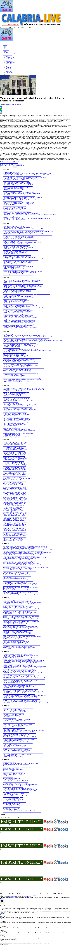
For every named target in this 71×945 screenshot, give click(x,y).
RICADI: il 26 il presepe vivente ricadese (12, 394)
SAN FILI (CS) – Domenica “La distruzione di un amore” (15, 749)
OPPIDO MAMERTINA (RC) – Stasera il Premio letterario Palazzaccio (18, 562)
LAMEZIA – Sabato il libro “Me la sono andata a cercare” (15, 187)
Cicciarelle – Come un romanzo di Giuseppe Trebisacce (10, 776)
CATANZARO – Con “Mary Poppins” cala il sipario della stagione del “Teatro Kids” (21, 685)
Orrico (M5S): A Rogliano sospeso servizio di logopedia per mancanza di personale (21, 615)
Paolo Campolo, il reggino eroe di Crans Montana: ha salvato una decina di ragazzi (21, 587)
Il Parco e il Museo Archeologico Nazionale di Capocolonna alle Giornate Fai (20, 317)
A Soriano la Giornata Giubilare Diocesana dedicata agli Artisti (16, 429)
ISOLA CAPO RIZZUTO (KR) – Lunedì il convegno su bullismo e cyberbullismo (21, 324)
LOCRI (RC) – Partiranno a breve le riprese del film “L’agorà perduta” (18, 674)
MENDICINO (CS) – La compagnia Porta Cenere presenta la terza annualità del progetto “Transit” (24, 666)
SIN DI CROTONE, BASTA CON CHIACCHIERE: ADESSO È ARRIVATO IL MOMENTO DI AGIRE (15, 470)
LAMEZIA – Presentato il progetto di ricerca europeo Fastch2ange (17, 212)
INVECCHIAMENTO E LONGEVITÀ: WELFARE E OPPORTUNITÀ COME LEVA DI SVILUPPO (15, 450)
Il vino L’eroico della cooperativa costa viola (12, 376)
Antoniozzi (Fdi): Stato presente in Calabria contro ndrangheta (16, 611)
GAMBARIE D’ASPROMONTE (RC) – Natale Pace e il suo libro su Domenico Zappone (23, 346)
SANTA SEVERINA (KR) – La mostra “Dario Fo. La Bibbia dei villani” (19, 297)
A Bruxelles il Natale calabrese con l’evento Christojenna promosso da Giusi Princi (21, 594)
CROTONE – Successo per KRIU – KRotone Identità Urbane (16, 300)
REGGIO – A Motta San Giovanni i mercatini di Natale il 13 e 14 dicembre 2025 (20, 363)
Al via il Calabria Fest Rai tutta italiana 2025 (12, 729)
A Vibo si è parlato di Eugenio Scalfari (11, 434)
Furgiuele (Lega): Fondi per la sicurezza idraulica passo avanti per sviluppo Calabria (21, 616)
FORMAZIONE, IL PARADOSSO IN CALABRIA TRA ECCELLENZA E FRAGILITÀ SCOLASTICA (15, 458)
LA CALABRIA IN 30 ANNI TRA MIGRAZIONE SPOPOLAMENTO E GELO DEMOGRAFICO (14, 532)
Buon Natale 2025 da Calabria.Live (10, 593)
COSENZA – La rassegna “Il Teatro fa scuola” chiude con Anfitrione (18, 664)
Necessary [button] (2, 913)
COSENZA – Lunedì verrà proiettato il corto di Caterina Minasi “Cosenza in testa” (21, 675)
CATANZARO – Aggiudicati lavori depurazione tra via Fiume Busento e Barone (20, 213)
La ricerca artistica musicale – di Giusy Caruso (13, 797)
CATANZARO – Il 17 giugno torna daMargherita (14, 219)
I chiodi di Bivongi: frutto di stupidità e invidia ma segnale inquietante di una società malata (23, 553)
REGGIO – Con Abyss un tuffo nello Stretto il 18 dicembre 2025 (17, 364)
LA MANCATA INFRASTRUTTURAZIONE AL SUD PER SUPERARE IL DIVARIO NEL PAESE (14, 527)
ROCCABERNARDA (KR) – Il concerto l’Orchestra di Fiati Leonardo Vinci (20, 738)
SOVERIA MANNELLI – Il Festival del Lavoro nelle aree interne (17, 221)
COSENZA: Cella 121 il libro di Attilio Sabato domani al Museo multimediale (20, 240)
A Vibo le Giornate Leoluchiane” (10, 425)
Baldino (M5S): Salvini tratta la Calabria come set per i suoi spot (17, 601)
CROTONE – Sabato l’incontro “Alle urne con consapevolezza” (17, 296)
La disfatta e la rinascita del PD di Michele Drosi (13, 799)
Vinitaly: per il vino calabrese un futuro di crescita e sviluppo (16, 572)
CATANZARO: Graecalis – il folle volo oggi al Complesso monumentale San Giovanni (22, 179)
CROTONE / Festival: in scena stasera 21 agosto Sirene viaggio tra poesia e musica (21, 282)
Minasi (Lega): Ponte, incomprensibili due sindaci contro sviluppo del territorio (20, 626)
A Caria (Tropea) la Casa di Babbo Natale (12, 395)
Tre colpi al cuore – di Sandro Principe (11, 808)
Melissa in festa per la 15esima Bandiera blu (12, 292)
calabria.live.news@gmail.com (10, 896)
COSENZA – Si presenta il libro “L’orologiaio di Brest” (15, 252)
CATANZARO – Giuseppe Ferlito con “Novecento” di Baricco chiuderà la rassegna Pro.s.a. (23, 661)
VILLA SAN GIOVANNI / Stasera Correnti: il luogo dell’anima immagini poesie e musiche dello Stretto (26, 338)
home (4, 43)
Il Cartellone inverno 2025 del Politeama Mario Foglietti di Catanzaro (18, 654)
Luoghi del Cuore (9, 72)
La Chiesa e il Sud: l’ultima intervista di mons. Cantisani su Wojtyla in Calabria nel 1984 (22, 812)
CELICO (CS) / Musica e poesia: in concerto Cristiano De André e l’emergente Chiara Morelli (23, 230)
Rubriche (5, 65)
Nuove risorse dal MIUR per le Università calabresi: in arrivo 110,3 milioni (19, 561)
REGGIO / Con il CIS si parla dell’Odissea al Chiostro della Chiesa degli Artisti (20, 344)
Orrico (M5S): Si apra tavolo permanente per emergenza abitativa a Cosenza (19, 647)
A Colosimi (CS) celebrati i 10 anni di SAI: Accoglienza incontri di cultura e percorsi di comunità (24, 554)
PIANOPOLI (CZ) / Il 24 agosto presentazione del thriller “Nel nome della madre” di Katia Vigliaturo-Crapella (27, 173)
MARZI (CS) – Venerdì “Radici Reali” (11, 241)
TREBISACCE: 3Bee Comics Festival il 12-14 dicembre (15, 248)
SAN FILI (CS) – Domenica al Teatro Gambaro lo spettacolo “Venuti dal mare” (20, 700)
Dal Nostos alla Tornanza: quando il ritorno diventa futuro (15, 566)
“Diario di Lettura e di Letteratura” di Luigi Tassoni (14, 773)
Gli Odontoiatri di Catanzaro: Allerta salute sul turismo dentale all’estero (18, 192)
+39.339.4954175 (27, 896)
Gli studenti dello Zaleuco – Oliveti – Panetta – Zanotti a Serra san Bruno (19, 430)
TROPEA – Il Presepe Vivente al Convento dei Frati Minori (16, 398)
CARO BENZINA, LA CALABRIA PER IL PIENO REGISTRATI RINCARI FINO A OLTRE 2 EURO (14, 530)
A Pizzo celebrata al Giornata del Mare (11, 403)
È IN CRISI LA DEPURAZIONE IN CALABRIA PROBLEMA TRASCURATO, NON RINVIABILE (14, 468)
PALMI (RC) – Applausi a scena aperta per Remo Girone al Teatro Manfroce (20, 696)
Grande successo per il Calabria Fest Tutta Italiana (14, 726)
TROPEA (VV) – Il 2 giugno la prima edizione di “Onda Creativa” (17, 408)
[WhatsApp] (35, 109)
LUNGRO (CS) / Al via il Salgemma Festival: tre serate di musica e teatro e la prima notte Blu (23, 233)
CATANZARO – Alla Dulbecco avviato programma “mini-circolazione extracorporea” (22, 193)
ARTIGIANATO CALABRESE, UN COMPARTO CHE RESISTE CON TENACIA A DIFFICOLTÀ (14, 455)
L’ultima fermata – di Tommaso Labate (11, 807)
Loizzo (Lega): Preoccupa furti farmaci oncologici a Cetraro (16, 641)
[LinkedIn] (35, 111)
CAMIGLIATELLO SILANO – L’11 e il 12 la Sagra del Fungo (17, 255)
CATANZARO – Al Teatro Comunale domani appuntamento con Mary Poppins (20, 689)
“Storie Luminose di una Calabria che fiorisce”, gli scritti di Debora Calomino (20, 784)
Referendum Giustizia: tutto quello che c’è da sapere (14, 577)
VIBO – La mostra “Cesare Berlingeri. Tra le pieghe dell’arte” (16, 420)
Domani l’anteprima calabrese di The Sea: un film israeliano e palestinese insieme (20, 556)
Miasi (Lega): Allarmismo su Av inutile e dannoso (13, 640)
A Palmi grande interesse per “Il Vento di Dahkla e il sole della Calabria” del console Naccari (23, 564)
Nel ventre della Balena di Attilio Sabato (11, 798)
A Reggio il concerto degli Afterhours (11, 715)
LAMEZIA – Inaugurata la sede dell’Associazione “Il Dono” (16, 211)
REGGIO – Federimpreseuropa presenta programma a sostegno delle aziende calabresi (22, 379)
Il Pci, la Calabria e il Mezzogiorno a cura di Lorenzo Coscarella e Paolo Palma (20, 789)
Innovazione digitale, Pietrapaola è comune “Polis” (14, 273)
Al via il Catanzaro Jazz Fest (9, 721)
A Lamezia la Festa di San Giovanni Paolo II (12, 191)
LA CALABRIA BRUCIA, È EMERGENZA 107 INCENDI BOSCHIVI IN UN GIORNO (13, 510)
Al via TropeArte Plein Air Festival (10, 399)
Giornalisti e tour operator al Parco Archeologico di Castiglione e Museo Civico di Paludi (22, 271)
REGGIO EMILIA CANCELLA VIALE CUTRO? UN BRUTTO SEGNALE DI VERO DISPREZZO (14, 448)
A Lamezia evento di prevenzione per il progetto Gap (14, 206)
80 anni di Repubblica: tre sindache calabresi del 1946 (14, 578)
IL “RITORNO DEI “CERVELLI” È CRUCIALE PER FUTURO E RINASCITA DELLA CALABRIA (15, 498)
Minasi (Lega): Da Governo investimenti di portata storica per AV (17, 632)
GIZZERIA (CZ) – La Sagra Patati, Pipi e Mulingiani (14, 208)
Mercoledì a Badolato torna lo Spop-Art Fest (12, 172)
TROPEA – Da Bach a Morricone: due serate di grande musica (16, 719)
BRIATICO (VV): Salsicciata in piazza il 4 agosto (14, 393)
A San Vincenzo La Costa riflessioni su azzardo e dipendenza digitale (18, 581)
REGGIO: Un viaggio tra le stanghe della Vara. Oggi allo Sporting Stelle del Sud (20, 349)
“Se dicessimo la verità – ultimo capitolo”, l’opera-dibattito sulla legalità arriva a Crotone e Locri (24, 684)
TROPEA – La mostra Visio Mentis (10, 402)
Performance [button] (3, 925)
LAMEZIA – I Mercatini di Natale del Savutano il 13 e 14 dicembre (18, 186)
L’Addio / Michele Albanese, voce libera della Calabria (15, 582)
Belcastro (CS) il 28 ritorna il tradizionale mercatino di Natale (16, 245)
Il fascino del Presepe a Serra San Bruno (11, 435)
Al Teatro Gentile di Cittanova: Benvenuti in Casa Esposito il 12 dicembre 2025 (20, 655)
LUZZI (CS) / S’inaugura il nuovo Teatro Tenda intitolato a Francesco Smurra (20, 232)
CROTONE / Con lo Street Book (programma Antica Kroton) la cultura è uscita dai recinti (22, 285)
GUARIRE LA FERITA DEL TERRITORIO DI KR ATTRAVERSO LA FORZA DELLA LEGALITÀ (14, 537)
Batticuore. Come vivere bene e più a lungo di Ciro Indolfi (15, 780)
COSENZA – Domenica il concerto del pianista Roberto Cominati (17, 748)
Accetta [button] (60, 897)
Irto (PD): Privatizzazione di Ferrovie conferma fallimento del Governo (18, 633)
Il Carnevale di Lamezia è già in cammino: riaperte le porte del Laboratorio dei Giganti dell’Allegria (24, 197)
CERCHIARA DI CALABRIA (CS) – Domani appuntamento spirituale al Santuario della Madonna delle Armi (27, 235)
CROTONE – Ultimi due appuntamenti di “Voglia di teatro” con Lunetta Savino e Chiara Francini (24, 660)
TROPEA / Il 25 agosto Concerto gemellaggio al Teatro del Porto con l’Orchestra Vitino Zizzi (23, 388)
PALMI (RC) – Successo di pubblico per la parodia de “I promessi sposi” (19, 686)
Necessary (4, 915)
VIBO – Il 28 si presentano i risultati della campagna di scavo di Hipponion (19, 409)
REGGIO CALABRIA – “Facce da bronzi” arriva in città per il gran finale (19, 659)
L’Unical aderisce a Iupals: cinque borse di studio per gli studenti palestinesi (19, 257)
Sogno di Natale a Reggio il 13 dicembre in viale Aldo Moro (16, 360)
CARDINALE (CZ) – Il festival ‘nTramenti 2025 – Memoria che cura (18, 203)
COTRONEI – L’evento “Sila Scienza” (11, 295)
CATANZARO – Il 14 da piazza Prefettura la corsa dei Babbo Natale (18, 184)
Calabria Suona (9, 71)
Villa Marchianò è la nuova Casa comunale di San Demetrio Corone (18, 275)
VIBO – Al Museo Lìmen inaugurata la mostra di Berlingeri (16, 418)
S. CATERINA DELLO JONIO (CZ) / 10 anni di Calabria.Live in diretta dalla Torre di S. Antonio (24, 177)
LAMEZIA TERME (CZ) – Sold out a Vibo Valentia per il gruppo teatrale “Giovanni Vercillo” (23, 667)
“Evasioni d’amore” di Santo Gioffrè (11, 768)
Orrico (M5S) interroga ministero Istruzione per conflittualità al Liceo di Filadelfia (20, 620)
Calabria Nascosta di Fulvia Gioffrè (10, 779)
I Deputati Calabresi (10, 57)
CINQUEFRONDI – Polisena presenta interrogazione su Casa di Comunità (19, 351)
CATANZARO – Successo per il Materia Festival (14, 194)
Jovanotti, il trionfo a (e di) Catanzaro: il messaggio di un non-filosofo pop (19, 548)
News (7, 52)
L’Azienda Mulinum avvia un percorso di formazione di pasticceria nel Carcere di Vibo (22, 422)
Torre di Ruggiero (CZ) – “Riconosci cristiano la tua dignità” (16, 181)
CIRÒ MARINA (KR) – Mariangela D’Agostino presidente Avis (17, 311)
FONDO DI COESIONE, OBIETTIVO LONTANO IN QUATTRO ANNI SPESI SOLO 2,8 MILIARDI (14, 480)
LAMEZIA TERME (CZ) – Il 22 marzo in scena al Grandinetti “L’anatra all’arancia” (21, 699)
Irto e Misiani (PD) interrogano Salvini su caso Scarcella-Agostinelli (17, 613)
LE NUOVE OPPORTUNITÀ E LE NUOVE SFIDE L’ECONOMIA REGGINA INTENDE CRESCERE (15, 500)
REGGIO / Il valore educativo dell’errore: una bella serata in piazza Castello (19, 343)
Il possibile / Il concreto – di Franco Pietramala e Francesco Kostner (17, 788)
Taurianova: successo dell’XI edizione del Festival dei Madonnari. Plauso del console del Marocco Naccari (26, 567)
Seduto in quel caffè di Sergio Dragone (11, 803)
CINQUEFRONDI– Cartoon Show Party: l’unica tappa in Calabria (17, 383)
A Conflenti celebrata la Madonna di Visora (12, 201)
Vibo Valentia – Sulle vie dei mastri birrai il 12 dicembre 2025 (16, 397)
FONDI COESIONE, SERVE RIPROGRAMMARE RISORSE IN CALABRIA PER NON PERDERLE (14, 475)
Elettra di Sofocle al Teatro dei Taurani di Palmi (13, 656)
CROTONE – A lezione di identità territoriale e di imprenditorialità (17, 316)
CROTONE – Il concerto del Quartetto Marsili (13, 756)
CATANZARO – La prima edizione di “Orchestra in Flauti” (16, 734)
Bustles (34, 895)
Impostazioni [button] (65, 897)
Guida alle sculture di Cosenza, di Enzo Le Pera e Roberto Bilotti (17, 785)
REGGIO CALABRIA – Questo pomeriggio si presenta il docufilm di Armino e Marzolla (22, 672)
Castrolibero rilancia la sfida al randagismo (12, 267)
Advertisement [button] (3, 935)
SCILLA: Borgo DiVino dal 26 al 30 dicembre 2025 (14, 356)
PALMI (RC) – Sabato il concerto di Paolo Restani (14, 728)
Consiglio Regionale (10, 62)
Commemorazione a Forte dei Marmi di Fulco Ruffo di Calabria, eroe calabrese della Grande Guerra (25, 547)
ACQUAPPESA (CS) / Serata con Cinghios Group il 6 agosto (16, 238)
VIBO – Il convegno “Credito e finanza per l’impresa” (15, 424)
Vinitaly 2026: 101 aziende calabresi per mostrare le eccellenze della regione (19, 571)
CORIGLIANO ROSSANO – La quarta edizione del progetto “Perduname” (19, 733)
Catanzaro (5, 45)
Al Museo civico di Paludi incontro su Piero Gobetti (14, 226)
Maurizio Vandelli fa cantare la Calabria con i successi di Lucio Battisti (18, 739)
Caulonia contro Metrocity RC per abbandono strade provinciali (17, 371)
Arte (6, 66)
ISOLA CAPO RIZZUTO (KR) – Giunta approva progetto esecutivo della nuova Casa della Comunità (25, 307)
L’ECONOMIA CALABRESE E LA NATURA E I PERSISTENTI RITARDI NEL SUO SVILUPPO (14, 520)
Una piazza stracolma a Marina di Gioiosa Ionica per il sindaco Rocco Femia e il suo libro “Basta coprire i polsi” (27, 552)
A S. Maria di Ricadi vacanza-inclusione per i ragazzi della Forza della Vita (19, 405)
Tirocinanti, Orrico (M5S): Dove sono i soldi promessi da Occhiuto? (18, 607)
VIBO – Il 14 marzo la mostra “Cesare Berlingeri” (14, 423)
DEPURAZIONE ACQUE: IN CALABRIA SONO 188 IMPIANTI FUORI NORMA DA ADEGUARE (14, 503)
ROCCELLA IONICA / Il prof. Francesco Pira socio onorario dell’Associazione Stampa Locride (24, 335)
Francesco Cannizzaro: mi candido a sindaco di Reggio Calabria (17, 576)
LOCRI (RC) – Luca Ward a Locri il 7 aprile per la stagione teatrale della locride (20, 680)
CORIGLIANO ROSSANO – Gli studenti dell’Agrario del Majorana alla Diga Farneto (22, 242)
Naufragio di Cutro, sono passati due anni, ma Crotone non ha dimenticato (19, 320)
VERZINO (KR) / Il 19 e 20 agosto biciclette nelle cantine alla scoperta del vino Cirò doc (22, 286)
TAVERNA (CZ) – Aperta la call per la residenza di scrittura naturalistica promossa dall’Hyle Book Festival (26, 218)
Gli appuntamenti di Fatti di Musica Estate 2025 (13, 714)
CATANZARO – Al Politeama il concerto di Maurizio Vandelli (16, 741)
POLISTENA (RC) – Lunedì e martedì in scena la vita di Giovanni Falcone (19, 690)
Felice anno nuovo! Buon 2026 (9, 588)
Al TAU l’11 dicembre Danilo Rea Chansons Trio (14, 710)
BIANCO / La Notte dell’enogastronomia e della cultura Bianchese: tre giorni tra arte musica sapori (24, 339)
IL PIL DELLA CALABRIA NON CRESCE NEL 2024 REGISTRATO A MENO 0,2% (13, 540)
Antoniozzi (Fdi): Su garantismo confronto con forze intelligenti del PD (18, 646)
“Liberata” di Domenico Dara (9, 765)
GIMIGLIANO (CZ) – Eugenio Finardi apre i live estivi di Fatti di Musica (19, 723)
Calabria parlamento (7, 55)
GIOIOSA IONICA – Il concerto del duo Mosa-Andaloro (15, 725)
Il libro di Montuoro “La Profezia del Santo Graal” (14, 793)
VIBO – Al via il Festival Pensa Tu (10, 415)
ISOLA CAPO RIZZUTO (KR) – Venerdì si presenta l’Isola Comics (18, 310)
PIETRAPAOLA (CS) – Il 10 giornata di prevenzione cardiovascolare (18, 237)
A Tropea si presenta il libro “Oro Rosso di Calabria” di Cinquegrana (18, 433)
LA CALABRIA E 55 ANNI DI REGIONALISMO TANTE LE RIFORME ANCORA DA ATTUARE (14, 463)
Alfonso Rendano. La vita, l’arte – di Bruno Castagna (14, 802)
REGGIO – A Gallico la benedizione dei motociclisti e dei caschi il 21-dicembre (20, 365)
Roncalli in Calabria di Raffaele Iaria (11, 794)
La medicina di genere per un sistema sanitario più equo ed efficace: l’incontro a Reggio (22, 378)
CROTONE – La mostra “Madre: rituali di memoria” (14, 301)
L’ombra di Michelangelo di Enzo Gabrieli (12, 800)
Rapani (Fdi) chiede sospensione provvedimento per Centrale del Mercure (19, 635)
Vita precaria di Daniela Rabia (9, 770)
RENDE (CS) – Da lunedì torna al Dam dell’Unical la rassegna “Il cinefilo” (19, 676)
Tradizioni (8, 70)
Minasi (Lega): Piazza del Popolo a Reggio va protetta (14, 643)
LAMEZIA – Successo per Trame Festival (12, 217)
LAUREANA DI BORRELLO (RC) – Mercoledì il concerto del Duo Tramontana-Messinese (23, 730)
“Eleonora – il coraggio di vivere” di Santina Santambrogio (16, 764)
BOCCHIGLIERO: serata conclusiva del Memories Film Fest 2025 (17, 261)
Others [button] (1, 940)
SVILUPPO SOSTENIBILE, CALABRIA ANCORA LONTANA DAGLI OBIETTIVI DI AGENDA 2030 (15, 490)
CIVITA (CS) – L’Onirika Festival (10, 263)
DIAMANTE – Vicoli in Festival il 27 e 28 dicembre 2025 (15, 243)
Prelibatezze (8, 67)
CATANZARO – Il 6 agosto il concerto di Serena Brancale (16, 716)
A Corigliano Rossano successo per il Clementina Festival (15, 251)
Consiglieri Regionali (10, 53)
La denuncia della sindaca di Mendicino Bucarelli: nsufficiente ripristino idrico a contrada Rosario (24, 258)
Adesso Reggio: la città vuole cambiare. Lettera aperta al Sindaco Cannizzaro (19, 559)
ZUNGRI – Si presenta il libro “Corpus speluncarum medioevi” (17, 419)
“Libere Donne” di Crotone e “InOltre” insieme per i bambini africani (18, 325)
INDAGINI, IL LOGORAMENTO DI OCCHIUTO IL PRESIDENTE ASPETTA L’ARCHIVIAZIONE (14, 453)
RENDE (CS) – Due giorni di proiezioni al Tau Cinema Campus (17, 681)
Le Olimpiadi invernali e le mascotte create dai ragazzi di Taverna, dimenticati (20, 583)
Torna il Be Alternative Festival (9, 718)
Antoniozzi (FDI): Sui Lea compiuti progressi (13, 622)
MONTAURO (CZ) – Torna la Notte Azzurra (13, 207)
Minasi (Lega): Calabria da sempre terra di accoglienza (15, 631)
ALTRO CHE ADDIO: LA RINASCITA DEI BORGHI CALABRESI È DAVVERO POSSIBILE (14, 445)
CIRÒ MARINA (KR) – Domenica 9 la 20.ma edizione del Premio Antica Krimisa (21, 287)
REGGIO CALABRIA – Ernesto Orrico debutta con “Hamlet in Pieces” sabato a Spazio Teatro (24, 679)
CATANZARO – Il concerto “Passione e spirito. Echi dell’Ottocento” (18, 724)
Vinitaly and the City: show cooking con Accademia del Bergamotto (18, 345)
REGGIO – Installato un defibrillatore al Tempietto (14, 375)
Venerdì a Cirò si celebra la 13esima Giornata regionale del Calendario (18, 315)
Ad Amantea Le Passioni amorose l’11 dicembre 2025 (14, 711)
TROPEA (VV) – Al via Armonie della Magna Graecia (15, 720)
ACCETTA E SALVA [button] (5, 944)
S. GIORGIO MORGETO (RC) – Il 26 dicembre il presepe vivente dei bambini (20, 361)
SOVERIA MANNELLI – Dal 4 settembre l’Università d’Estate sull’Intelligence (20, 199)
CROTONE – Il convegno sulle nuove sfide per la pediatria (16, 314)
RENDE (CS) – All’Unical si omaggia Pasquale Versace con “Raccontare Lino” (20, 272)
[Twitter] (35, 107)
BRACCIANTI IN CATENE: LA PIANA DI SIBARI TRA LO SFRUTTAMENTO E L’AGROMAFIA (15, 525)
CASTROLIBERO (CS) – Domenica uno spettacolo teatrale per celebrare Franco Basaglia (23, 691)
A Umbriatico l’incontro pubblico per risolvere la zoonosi (15, 302)
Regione (4, 51)
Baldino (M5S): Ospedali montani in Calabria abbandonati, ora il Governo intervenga (21, 645)
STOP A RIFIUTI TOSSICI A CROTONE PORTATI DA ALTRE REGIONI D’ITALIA (13, 483)
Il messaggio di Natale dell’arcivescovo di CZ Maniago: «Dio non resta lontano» (20, 591)
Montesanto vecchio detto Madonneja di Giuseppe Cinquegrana (17, 767)
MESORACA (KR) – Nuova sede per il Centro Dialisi (15, 299)
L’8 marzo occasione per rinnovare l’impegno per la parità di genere (17, 579)
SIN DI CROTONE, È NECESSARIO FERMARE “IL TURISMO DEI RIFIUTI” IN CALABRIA (14, 460)
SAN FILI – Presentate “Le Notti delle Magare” (13, 268)
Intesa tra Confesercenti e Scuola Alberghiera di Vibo (14, 431)
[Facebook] (35, 106)
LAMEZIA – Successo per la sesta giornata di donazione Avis (16, 189)
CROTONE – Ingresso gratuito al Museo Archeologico (15, 326)
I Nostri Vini (8, 68)
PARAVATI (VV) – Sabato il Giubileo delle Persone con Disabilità (17, 407)
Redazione (18, 104)
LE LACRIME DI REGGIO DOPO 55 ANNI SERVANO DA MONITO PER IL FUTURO (13, 485)
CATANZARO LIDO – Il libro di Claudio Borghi (14, 209)
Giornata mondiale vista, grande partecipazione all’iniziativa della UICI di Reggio (20, 373)
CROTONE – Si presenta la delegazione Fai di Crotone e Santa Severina (19, 321)
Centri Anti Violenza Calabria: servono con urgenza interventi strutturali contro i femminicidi (23, 551)
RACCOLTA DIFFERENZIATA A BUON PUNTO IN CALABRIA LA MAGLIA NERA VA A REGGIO (12, 165)
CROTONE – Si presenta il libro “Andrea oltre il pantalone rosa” (17, 312)
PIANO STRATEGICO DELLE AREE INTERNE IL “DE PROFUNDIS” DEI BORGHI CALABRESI (14, 493)
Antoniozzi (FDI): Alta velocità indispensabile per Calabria (15, 642)
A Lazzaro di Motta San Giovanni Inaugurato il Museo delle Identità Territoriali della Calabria (23, 368)
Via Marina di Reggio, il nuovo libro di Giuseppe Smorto (15, 783)
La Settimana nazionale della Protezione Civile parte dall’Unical (17, 256)
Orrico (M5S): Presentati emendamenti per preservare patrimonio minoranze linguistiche (22, 636)
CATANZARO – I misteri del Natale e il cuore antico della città (17, 183)
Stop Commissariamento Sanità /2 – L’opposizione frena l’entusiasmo (18, 574)
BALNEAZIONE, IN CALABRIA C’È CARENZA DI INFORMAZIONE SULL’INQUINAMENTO (14, 515)
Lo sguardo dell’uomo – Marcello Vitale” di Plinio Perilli (15, 782)
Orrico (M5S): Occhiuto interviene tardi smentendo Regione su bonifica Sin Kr (20, 610)
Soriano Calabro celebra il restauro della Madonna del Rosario (16, 410)
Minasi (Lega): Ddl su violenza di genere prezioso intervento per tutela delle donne (21, 621)
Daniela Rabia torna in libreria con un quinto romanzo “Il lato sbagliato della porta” (21, 790)
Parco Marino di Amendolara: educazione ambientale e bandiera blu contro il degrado (21, 563)
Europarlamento (9, 61)
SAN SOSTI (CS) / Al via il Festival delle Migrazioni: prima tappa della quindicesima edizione (23, 228)
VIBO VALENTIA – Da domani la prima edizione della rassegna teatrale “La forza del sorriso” (24, 677)
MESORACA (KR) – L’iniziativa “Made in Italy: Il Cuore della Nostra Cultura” (20, 305)
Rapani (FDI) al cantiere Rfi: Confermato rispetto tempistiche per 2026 (18, 603)
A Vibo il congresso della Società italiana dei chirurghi (14, 413)
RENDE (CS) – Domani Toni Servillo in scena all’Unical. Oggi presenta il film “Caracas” (22, 701)
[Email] (35, 113)
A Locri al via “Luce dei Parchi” (10, 334)
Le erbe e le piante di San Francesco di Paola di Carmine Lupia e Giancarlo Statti (20, 763)
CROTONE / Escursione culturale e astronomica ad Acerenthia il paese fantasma (20, 281)
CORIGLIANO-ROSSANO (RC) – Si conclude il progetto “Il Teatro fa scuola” (20, 682)
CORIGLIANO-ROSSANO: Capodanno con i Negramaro (16, 246)
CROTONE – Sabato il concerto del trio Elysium (13, 740)
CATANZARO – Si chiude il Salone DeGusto (13, 188)
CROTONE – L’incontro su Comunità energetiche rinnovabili (16, 306)
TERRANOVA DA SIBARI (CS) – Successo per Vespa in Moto (17, 262)
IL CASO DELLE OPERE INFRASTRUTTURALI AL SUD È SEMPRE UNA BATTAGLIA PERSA (14, 495)
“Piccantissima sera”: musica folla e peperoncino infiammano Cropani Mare (19, 558)
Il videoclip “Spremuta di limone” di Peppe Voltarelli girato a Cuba (17, 751)
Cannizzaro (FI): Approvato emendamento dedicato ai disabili (16, 648)
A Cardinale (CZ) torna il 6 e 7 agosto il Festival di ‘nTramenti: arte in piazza (19, 178)
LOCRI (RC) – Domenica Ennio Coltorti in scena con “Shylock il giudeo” (19, 669)
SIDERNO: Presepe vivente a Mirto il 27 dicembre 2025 (15, 355)
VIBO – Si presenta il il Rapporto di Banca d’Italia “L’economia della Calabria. (20, 404)
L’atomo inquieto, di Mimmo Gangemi (11, 805)
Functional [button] (2, 920)
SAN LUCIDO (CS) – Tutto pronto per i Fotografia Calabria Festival (18, 266)
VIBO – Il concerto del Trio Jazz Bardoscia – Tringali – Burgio (16, 750)
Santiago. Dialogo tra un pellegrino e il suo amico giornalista (16, 792)
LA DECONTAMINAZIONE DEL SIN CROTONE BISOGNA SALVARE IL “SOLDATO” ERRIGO (14, 505)
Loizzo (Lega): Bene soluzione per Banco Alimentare (14, 625)
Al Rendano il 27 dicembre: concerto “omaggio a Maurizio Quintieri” (18, 708)
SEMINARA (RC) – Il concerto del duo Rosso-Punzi (14, 735)
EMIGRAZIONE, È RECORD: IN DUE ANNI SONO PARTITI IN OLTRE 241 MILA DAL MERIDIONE (15, 513)
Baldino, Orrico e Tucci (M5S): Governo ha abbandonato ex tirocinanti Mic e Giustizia (22, 618)
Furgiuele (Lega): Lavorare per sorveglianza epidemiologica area (17, 617)
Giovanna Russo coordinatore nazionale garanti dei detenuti (16, 586)
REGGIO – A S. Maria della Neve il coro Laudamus (14, 353)
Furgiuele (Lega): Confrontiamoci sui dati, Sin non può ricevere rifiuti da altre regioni (21, 608)
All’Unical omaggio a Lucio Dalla (10, 744)
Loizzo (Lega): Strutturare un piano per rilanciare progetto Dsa (16, 628)
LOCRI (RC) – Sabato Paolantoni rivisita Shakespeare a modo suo (17, 665)
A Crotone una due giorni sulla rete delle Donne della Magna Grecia (18, 304)
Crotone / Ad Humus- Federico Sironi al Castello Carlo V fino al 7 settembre (19, 289)
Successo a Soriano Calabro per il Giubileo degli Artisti (15, 427)
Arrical (19, 161)
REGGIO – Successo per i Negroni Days (12, 380)
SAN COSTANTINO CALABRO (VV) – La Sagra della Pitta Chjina (18, 400)
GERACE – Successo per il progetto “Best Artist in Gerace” (16, 381)
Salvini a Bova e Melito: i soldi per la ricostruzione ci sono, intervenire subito (19, 584)
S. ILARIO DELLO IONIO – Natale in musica (13, 354)
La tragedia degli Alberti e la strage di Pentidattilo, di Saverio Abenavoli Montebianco (21, 810)
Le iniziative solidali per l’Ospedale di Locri (12, 374)
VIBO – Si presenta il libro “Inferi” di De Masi (13, 417)
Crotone (4, 47)
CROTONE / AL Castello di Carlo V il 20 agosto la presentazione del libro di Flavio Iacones (23, 284)
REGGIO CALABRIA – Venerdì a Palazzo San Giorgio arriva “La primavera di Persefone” (23, 692)
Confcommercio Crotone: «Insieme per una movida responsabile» (17, 291)
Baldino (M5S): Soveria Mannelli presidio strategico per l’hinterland (18, 630)
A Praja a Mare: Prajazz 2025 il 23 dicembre (12, 709)
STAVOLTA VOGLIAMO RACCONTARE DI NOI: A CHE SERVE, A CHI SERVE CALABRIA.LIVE (15, 443)
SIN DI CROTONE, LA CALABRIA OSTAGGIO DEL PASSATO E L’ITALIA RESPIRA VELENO (14, 488)
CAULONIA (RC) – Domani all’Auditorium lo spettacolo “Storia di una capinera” (21, 697)
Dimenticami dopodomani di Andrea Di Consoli (13, 769)
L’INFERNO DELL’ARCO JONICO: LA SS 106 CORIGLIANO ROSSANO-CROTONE (14, 508)
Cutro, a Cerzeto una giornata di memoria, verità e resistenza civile (17, 227)
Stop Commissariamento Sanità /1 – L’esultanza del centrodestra (17, 573)
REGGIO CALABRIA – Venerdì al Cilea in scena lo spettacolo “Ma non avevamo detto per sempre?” (25, 695)
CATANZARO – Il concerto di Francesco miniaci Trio (15, 746)
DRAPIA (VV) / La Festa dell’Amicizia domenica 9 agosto (16, 392)
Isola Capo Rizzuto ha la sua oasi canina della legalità (14, 319)
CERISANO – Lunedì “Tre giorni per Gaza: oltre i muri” (15, 270)
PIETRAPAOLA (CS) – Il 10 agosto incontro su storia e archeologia (18, 236)
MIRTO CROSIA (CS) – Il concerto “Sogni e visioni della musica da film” (19, 736)
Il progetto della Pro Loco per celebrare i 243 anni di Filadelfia (16, 414)
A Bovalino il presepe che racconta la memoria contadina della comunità (18, 359)
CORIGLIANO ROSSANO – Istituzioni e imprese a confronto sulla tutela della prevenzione (23, 253)
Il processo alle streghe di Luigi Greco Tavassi (13, 772)
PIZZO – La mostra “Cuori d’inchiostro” (12, 428)
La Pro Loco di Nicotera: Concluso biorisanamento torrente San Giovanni (19, 196)
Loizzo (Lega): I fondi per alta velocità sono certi (13, 637)
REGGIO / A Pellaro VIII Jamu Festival (11, 348)
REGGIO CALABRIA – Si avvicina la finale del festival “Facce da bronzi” (19, 687)
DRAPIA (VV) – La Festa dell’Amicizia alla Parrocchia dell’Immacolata (19, 390)
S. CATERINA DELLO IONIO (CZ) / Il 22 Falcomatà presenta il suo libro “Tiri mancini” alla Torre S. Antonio (27, 174)
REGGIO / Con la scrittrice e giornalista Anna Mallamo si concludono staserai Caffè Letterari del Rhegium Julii (27, 336)
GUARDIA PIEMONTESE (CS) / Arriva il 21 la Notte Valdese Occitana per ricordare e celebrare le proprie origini (28, 231)
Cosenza (5, 46)
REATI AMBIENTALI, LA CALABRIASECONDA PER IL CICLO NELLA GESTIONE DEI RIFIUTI (17, 478)
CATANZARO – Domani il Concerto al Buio (13, 755)
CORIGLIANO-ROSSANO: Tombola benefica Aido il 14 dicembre (18, 247)
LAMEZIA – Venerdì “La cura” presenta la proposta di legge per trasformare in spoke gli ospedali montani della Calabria (29, 214)
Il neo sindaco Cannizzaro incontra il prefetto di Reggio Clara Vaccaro (18, 568)
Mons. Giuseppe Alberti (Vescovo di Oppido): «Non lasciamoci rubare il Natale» (20, 592)
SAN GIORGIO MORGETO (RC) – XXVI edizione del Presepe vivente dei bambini (22, 358)
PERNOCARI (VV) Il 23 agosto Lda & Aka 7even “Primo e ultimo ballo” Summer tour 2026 (23, 389)
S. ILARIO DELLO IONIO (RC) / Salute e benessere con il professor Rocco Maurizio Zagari (23, 341)
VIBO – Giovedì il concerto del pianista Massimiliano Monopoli (17, 754)
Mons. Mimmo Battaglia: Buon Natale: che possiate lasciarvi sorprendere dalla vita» (21, 589)
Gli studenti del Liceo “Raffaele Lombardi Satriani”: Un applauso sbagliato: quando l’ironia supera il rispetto (26, 294)
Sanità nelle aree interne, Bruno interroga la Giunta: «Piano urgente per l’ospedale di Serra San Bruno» (25, 546)
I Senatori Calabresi (10, 58)
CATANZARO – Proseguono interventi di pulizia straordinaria (16, 216)
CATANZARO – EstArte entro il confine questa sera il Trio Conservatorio (19, 202)
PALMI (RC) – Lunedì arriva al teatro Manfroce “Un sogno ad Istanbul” (19, 694)
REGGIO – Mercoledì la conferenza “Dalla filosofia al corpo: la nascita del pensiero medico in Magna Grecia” (27, 350)
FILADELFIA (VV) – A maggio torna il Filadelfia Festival (16, 436)
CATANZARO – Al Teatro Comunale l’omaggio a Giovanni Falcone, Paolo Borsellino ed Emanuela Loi (26, 702)
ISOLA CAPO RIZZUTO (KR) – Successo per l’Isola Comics (16, 309)
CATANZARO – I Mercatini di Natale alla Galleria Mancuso (16, 182)
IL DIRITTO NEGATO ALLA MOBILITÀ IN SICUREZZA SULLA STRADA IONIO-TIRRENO (14, 473)
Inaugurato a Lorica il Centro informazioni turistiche (14, 265)
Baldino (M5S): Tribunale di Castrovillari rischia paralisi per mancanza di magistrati (21, 623)
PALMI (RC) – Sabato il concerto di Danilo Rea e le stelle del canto (18, 743)
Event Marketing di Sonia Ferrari (10, 809)
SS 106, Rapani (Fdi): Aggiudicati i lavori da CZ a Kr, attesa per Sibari (18, 600)
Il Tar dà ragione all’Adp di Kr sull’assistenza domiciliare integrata (17, 328)
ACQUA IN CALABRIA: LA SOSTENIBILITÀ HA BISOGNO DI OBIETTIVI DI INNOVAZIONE (14, 535)
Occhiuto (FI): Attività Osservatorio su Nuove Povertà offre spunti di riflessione (20, 627)
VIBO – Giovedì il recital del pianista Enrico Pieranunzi (15, 745)
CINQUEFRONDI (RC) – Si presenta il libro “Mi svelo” (15, 366)
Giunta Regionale (9, 63)
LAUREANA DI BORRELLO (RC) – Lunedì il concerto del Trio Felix (19, 731)
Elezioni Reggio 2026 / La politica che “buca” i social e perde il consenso (19, 569)
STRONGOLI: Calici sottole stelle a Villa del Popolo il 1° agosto (17, 290)
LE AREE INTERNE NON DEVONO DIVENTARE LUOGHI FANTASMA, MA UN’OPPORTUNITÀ (15, 465)
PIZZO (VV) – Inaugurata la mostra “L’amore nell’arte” (15, 412)
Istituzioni (5, 60)
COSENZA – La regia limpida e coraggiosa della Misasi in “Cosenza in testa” (20, 670)
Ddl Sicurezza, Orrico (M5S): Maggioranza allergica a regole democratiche (19, 612)
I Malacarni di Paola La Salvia (9, 762)
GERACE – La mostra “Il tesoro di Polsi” (9, 163)
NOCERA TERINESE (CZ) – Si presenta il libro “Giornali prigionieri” (18, 204)
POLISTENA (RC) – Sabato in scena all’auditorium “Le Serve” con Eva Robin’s (20, 662)
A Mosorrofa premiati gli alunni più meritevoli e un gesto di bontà (17, 369)
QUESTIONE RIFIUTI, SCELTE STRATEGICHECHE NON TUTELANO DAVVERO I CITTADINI (14, 518)
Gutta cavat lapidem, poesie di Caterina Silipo (13, 787)
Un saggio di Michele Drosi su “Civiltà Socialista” (14, 774)
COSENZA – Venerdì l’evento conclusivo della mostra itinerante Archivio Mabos (20, 260)
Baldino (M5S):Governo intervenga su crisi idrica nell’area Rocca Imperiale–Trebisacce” (22, 602)
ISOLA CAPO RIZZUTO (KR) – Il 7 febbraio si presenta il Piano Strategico (20, 327)
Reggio (4, 48)
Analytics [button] (2, 930)
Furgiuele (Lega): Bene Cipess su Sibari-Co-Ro (13, 605)
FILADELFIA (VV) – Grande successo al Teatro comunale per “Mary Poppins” (20, 657)
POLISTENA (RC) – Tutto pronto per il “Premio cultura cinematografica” (19, 671)
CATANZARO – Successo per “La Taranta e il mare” (14, 198)
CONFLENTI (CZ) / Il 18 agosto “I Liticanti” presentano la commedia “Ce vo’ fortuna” (22, 176)
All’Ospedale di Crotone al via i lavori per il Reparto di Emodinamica (18, 322)
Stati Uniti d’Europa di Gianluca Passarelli (12, 778)
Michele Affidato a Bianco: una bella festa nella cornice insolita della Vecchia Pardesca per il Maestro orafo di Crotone (28, 549)
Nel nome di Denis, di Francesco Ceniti (11, 804)
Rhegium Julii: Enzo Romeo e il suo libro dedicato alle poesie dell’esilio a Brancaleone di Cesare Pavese (25, 557)
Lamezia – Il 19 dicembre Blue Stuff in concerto (13, 713)
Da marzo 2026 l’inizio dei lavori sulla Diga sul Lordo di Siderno (17, 370)
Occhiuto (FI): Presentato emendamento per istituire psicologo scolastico (18, 606)
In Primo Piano (3, 74)
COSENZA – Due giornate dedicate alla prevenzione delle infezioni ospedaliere (20, 250)
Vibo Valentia (6, 50)
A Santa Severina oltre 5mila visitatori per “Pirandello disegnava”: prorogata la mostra (21, 280)
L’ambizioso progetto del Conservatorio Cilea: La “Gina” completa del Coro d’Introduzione (23, 753)
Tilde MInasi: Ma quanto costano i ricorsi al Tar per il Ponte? (16, 638)
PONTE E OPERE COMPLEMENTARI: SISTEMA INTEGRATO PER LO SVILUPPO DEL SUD (15, 523)
